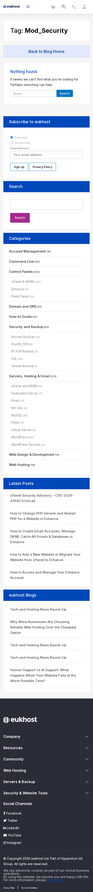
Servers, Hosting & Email (29, 376)
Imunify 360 (19, 344)
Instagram (13, 843)
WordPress (19, 437)
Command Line (21, 261)
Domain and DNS (23, 306)
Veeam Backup (22, 366)
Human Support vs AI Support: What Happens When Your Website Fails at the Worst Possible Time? (43, 675)
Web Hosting (19, 465)
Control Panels (21, 271)
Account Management (27, 251)
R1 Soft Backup (22, 351)
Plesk (15, 422)
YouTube (14, 835)
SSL (14, 359)
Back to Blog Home (46, 51)
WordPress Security (26, 444)
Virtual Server (21, 430)
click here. (54, 880)
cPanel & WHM (22, 281)
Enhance (17, 289)
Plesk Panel (20, 296)
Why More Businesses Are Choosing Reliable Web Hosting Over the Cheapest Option (43, 627)
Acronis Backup (23, 337)
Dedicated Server (24, 393)
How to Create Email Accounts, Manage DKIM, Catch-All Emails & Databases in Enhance (42, 536)
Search (16, 186)
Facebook (13, 813)
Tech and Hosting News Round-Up (38, 609)
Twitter (12, 820)
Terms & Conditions (29, 888)
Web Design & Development (31, 454)
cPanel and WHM (24, 386)
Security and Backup (26, 327)
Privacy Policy (9, 888)
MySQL (16, 415)
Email (15, 400)
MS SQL (17, 408)
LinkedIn (12, 828)
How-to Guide (20, 316)
